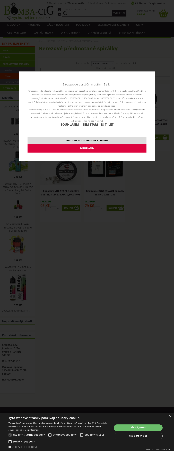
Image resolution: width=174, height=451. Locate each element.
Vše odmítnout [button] (138, 435)
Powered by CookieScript (158, 449)
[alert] (87, 432)
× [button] (170, 416)
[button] (58, 446)
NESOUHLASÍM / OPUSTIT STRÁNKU (87, 140)
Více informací (32, 429)
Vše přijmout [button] (138, 427)
